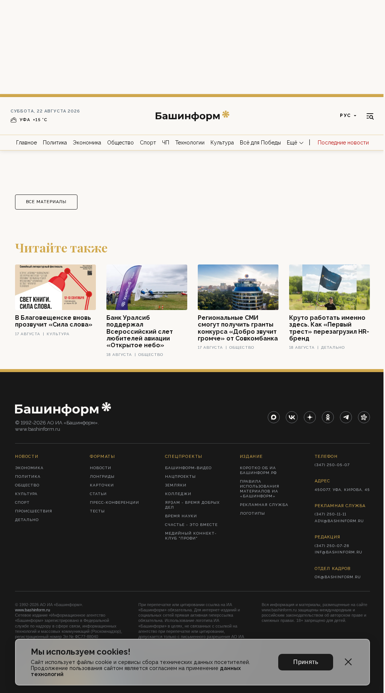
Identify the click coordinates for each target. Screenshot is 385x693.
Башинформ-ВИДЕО (188, 468)
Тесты (97, 511)
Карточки (102, 485)
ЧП (165, 143)
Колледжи (178, 494)
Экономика (87, 143)
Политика (55, 143)
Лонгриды (102, 476)
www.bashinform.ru (32, 610)
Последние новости (343, 143)
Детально (27, 520)
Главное (26, 143)
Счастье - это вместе (191, 525)
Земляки (175, 485)
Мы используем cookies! (80, 652)
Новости (100, 468)
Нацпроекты (180, 476)
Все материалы (46, 201)
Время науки (181, 516)
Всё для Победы (260, 143)
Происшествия (33, 511)
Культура (222, 143)
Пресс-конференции (114, 502)
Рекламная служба (264, 505)
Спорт (148, 143)
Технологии (190, 143)
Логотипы (252, 513)
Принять (305, 662)
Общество (120, 143)
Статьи (98, 494)
